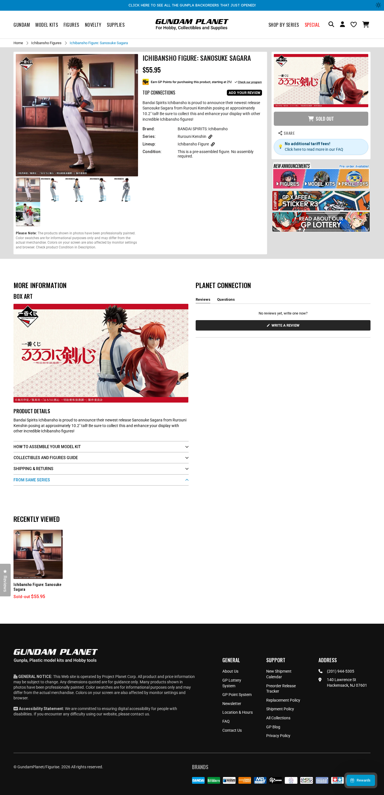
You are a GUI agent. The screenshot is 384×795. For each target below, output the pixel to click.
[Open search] (331, 24)
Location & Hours (237, 712)
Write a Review (286, 327)
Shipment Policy (280, 709)
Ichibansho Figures (46, 43)
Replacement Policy (283, 700)
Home (18, 43)
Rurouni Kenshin (192, 136)
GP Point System (237, 694)
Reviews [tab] (203, 300)
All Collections (278, 718)
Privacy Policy (278, 735)
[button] (366, 24)
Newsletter (231, 703)
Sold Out (325, 118)
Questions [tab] (226, 300)
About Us (230, 671)
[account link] (342, 25)
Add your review (244, 93)
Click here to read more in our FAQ (314, 149)
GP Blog (273, 727)
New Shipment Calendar (279, 674)
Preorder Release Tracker (281, 689)
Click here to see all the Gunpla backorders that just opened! (192, 5)
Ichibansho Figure (193, 144)
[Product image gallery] (77, 115)
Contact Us (232, 730)
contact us (139, 714)
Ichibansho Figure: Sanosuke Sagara (37, 587)
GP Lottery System (231, 683)
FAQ (226, 721)
